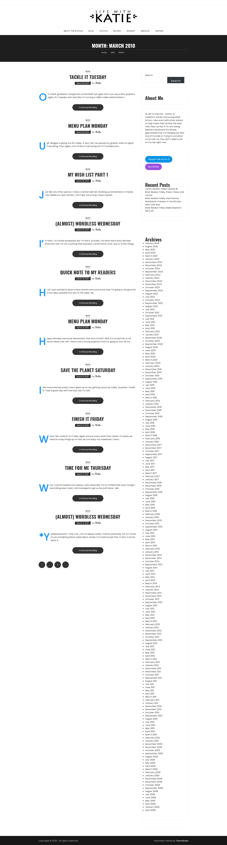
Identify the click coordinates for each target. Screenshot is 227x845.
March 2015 (151, 545)
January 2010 (152, 740)
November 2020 (153, 337)
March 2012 (151, 659)
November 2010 (153, 709)
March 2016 (151, 511)
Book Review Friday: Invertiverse (162, 198)
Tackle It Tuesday (87, 76)
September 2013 (153, 602)
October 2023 (152, 287)
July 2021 (149, 318)
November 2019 (153, 372)
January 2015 (152, 551)
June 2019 (150, 388)
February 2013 (152, 624)
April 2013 (150, 618)
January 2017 (152, 479)
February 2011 (152, 699)
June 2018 (150, 425)
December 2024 (153, 262)
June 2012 (150, 649)
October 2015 (152, 523)
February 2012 (152, 662)
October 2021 (152, 312)
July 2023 (150, 296)
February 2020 (152, 363)
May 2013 (149, 614)
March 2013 (151, 621)
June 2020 (150, 350)
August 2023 (151, 293)
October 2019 (152, 375)
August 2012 (151, 643)
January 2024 (152, 277)
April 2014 (150, 580)
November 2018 (153, 410)
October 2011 (152, 674)
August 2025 (151, 246)
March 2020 (151, 359)
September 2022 (154, 303)
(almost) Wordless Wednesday (87, 223)
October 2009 (152, 750)
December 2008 (153, 778)
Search (149, 75)
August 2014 (151, 567)
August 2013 (151, 605)
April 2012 (150, 655)
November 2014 (153, 558)
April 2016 (150, 507)
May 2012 (149, 652)
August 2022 (151, 306)
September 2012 (153, 640)
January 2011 (151, 703)
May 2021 (149, 325)
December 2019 (153, 369)
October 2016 (152, 488)
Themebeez (182, 840)
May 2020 (150, 353)
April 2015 (150, 542)
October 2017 (152, 451)
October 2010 (152, 712)
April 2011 (149, 693)
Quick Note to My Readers (88, 272)
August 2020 (151, 347)
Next (65, 564)
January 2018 (152, 441)
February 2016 (152, 514)
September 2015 (153, 526)
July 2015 (149, 533)
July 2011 (149, 684)
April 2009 (150, 766)
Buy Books (153, 166)
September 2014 (153, 564)
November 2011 (153, 671)
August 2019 (151, 381)
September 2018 (153, 416)
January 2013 (152, 627)
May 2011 (149, 690)
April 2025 (150, 252)
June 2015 (150, 536)
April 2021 (150, 328)
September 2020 (154, 344)
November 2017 (153, 448)
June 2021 (150, 322)
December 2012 (153, 630)
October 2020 (152, 340)
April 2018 (150, 432)
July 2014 (149, 570)
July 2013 (149, 608)
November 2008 (153, 781)
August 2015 (151, 529)
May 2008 (150, 800)
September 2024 (154, 271)
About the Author (73, 31)
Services (145, 31)
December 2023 (153, 281)
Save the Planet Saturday (88, 369)
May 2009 (150, 762)
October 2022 (152, 300)
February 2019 (152, 400)
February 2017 (152, 476)
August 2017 (151, 457)
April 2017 (150, 470)
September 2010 (153, 715)
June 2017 (150, 463)
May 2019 (149, 391)
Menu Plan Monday (88, 125)
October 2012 (152, 636)
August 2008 (151, 791)
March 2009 (151, 769)
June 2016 (150, 501)
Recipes (117, 31)
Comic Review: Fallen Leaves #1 (161, 188)
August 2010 (151, 718)
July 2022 (150, 309)
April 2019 (150, 394)
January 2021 (152, 334)
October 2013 (152, 599)
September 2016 (153, 492)
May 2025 (150, 249)
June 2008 (150, 797)
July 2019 (149, 385)
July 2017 (149, 460)
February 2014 (152, 586)
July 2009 (150, 759)
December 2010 (153, 706)
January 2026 (152, 243)
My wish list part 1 (88, 174)
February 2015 (152, 548)
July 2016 (149, 498)
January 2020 (152, 366)
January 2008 (152, 807)
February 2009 (152, 772)
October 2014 (152, 561)
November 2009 (153, 747)
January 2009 (152, 775)
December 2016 (153, 482)
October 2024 (152, 268)
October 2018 (152, 413)
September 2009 (154, 753)
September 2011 (153, 677)
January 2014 (152, 589)
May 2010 (150, 728)
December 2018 (153, 407)
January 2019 (152, 403)
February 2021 (152, 331)
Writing (159, 31)
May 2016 (150, 504)
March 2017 (151, 473)
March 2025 (151, 255)
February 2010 (152, 737)
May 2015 (150, 539)
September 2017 (153, 454)
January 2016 (152, 517)
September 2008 (154, 788)
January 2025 (152, 259)
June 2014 (150, 573)
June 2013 (150, 611)
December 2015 (153, 520)
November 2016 (153, 485)
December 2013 (153, 592)
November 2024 (153, 265)
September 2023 (154, 290)
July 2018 (149, 422)
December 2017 (153, 444)
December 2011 (153, 668)
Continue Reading (88, 107)
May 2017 (150, 466)
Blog (91, 31)
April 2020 (150, 356)
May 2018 (150, 429)
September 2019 (153, 378)
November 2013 (153, 596)
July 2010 (149, 721)
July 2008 (150, 794)
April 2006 (150, 810)
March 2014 (151, 583)
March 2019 (151, 397)
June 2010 (150, 725)
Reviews (131, 31)
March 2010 (151, 734)
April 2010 (150, 731)
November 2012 (153, 633)
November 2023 (153, 284)
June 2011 (150, 687)
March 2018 (151, 435)
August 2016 (151, 495)
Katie (98, 83)
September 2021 (153, 315)
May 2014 (150, 577)
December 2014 (153, 555)
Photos (104, 31)
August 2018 (151, 419)
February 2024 (153, 274)
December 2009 (153, 744)
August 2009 (151, 756)
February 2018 (152, 438)
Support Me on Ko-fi (158, 159)
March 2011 (150, 696)
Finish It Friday (88, 418)
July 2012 (149, 646)
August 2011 (151, 681)
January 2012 (152, 665)
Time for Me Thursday (88, 467)
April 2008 (150, 803)
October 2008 (152, 784)
